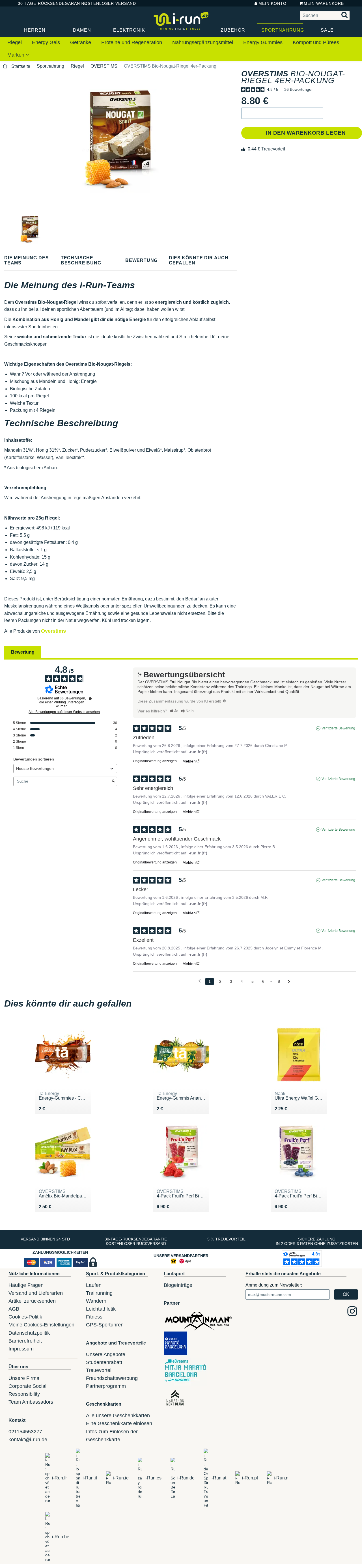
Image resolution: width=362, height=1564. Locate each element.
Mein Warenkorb (324, 3)
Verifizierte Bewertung (338, 728)
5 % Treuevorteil (226, 1239)
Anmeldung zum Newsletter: (273, 1285)
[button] (282, 113)
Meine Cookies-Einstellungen (41, 1325)
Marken (16, 55)
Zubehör (233, 30)
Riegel (14, 42)
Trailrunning (99, 1293)
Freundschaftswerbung (112, 1378)
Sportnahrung (282, 30)
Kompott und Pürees (316, 42)
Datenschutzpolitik (29, 1333)
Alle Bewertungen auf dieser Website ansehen (64, 712)
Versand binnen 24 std (45, 1239)
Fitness (94, 1317)
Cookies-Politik (25, 1317)
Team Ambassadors (30, 1402)
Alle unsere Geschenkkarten (118, 1415)
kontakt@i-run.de (27, 1439)
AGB (13, 1309)
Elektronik (129, 30)
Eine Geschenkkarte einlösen (119, 1423)
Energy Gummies (263, 42)
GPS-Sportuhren (105, 1325)
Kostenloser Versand (104, 3)
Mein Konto (272, 3)
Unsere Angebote (105, 1354)
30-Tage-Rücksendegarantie (45, 3)
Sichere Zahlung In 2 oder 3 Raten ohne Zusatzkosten (317, 1241)
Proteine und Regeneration (131, 42)
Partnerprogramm (106, 1386)
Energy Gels (46, 42)
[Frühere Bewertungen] (199, 981)
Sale (327, 30)
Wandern (96, 1301)
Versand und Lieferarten (35, 1293)
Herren (35, 30)
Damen (82, 30)
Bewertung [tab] (23, 652)
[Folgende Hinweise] (289, 981)
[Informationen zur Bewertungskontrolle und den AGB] (90, 698)
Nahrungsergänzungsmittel (202, 42)
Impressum (21, 1349)
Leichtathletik (101, 1309)
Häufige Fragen (26, 1285)
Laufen (94, 1285)
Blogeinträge (178, 1285)
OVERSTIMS (103, 66)
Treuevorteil (99, 1370)
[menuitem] (14, 42)
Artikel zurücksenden (32, 1301)
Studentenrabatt (104, 1362)
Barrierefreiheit (25, 1341)
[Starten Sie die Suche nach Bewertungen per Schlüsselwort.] (113, 781)
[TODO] (224, 701)
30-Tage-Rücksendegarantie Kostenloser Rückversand (136, 1241)
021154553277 (25, 1431)
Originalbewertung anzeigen (155, 761)
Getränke (80, 42)
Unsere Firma (23, 1378)
